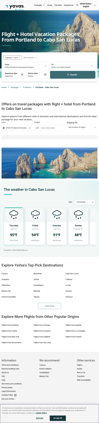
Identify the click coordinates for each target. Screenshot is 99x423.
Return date (33, 73)
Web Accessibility (84, 380)
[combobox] (17, 128)
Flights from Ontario (73, 337)
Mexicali (37, 291)
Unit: (70, 202)
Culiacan (68, 279)
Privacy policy (7, 387)
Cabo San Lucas (72, 274)
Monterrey (38, 274)
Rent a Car (81, 372)
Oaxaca (68, 291)
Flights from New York (10, 337)
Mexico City (6, 291)
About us (5, 372)
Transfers (58, 5)
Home (4, 87)
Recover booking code (10, 369)
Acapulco (5, 279)
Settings (39, 418)
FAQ (3, 376)
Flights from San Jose (42, 342)
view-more (49, 306)
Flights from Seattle (73, 325)
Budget (37, 122)
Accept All (57, 418)
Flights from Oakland (42, 337)
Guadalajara (38, 285)
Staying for (72, 122)
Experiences (68, 5)
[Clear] (45, 66)
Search (73, 74)
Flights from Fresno (9, 331)
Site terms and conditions (12, 384)
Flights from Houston (42, 331)
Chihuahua (6, 285)
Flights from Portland (10, 325)
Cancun (5, 274)
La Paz (68, 285)
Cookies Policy (9, 395)
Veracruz (69, 297)
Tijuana (36, 297)
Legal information (9, 391)
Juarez (36, 279)
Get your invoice (8, 399)
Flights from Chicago (42, 325)
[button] (13, 76)
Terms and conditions (10, 365)
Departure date (11, 73)
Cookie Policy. (41, 413)
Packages (39, 5)
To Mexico (27, 87)
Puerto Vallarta (45, 369)
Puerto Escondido (9, 297)
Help (3, 380)
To (52, 65)
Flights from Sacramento (11, 342)
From (7, 65)
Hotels (49, 5)
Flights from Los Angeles (75, 331)
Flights (79, 365)
